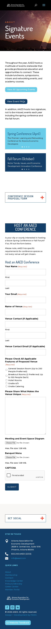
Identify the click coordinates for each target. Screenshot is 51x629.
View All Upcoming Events (21, 89)
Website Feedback (19, 622)
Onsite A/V (13, 383)
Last (7, 288)
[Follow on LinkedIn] (18, 607)
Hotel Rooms (15, 380)
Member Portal (12, 589)
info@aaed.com (18, 558)
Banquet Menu (13, 453)
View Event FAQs (16, 101)
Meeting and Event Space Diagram (24, 438)
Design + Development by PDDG (21, 615)
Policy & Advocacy (13, 584)
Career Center (11, 586)
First (7, 277)
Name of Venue (18, 306)
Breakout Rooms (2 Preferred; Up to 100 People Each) (25, 375)
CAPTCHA (10, 468)
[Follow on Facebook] (7, 607)
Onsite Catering (16, 386)
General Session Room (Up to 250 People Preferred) (25, 370)
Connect (9, 578)
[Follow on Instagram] (12, 607)
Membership (11, 575)
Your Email (15, 294)
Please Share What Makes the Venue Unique (22, 393)
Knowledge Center (14, 581)
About (8, 572)
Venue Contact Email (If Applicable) (25, 346)
